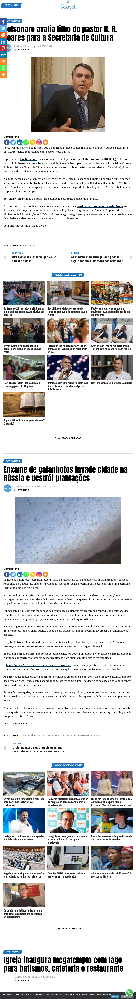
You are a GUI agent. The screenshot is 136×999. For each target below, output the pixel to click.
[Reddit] (3, 35)
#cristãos (30, 736)
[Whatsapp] (26, 142)
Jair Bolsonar (28, 159)
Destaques (30, 245)
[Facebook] (7, 142)
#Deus (42, 736)
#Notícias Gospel (89, 736)
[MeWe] (3, 54)
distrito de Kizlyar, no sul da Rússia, (70, 579)
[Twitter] (13, 142)
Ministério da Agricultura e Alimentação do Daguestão (38, 665)
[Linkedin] (20, 142)
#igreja (72, 736)
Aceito (115, 996)
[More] (45, 142)
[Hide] (1, 81)
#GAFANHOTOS (57, 736)
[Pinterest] (3, 48)
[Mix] (3, 61)
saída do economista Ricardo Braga (100, 206)
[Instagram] (39, 142)
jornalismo (23, 49)
